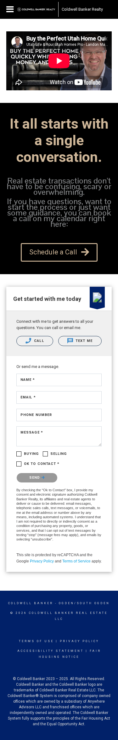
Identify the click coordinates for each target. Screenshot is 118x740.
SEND (35, 478)
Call (38, 341)
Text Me (83, 341)
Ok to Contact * (42, 464)
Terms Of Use (36, 641)
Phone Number (36, 415)
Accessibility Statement (50, 650)
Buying (31, 454)
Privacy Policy (42, 561)
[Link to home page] (36, 9)
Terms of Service (76, 561)
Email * (28, 397)
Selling (58, 454)
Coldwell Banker (30, 603)
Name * (27, 380)
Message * (31, 432)
